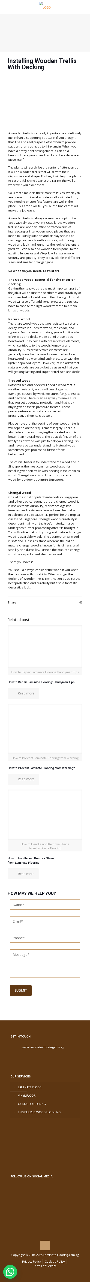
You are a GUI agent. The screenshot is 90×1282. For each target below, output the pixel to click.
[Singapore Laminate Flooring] (45, 7)
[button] (10, 1272)
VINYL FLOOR (27, 1095)
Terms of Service (45, 1266)
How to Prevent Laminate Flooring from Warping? (41, 768)
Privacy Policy (31, 1261)
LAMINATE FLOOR (30, 1087)
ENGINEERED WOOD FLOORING (39, 1112)
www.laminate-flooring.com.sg (43, 1047)
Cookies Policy (55, 1261)
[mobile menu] (84, 7)
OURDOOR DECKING (32, 1104)
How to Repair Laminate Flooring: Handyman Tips (41, 682)
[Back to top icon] (45, 1245)
